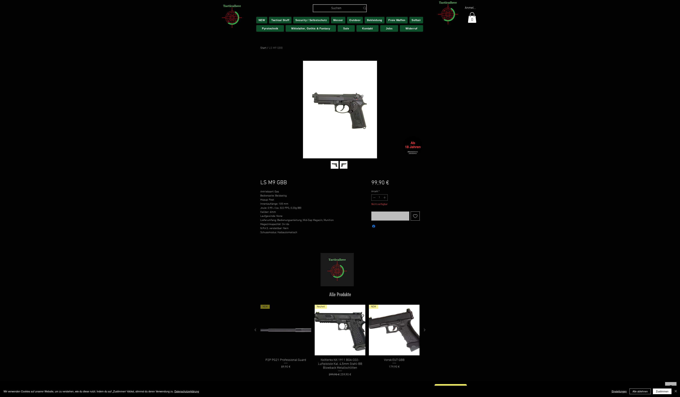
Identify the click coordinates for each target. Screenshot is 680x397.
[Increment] (385, 198)
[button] (472, 17)
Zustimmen (662, 391)
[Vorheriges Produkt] (255, 330)
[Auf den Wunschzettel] (415, 216)
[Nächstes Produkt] (425, 330)
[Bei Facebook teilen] (374, 226)
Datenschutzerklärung (186, 391)
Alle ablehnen (640, 391)
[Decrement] (374, 198)
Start (263, 48)
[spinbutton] (379, 198)
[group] (340, 341)
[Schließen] (676, 391)
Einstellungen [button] (619, 391)
